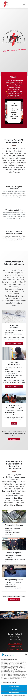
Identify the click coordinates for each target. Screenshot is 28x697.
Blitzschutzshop (14, 439)
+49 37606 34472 (15, 644)
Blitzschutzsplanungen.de (14, 343)
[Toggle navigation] (24, 3)
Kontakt (14, 423)
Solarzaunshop (14, 599)
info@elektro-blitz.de (15, 649)
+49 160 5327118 (15, 646)
